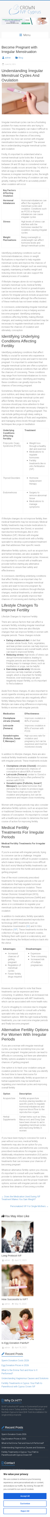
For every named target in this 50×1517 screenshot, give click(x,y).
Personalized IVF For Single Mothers (29, 1206)
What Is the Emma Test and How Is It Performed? (23, 1443)
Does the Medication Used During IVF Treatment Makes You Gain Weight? (21, 1198)
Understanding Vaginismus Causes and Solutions (25, 1378)
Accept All (25, 1496)
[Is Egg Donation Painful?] (17, 1309)
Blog (21, 57)
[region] (25, 1493)
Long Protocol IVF (12, 1255)
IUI (28, 926)
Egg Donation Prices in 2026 (15, 1365)
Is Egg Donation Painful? (15, 1343)
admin (8, 57)
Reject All (25, 1511)
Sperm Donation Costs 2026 (15, 1360)
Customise (25, 1503)
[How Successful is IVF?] (17, 1265)
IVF (15, 929)
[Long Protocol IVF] (17, 1222)
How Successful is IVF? (15, 1299)
